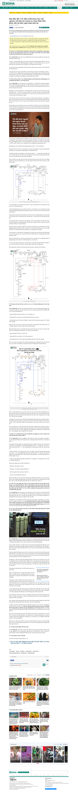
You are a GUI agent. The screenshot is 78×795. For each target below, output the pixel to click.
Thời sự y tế (12, 12)
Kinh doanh (22, 7)
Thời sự (18, 7)
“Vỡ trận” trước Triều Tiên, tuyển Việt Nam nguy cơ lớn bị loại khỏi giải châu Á (24, 720)
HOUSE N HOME (12, 0)
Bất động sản (27, 7)
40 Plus (32, 7)
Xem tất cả (65, 744)
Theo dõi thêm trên (57, 744)
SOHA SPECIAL (28, 0)
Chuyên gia (18, 12)
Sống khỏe (59, 7)
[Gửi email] (40, 27)
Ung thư (34, 12)
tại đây (27, 638)
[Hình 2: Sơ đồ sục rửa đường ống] (29, 274)
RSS (66, 775)
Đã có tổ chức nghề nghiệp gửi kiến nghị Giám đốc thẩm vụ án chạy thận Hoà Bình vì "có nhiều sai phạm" (30, 642)
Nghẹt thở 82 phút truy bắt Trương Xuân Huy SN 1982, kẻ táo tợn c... (58, 758)
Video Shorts (13, 744)
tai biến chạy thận (28, 651)
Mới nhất (6, 7)
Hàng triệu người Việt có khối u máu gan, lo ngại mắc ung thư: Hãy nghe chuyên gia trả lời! (43, 577)
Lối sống (23, 12)
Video (61, 775)
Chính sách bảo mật (48, 786)
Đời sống (71, 7)
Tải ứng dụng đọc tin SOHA (23, 772)
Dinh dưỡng (29, 12)
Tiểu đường (45, 12)
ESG (14, 7)
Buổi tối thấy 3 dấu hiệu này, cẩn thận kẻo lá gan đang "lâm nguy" (29, 688)
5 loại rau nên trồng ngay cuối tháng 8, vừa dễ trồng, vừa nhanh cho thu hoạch (15, 688)
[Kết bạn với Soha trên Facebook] (44, 665)
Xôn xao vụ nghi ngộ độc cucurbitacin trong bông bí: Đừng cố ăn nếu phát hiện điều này (34, 720)
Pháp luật (54, 7)
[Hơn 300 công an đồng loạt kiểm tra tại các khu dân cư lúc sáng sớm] (44, 715)
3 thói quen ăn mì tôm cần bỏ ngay (29, 702)
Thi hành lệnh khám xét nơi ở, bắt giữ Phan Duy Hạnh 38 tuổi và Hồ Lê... (15, 758)
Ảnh (63, 775)
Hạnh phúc (11, 7)
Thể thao (40, 7)
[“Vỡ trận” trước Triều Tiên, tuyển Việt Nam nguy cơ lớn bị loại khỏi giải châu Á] (24, 715)
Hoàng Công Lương (31, 653)
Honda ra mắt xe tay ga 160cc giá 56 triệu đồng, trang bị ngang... (48, 758)
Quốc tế (36, 7)
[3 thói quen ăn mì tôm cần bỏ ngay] (29, 697)
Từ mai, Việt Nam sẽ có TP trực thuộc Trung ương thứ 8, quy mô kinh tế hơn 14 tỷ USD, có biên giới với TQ (13, 721)
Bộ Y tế (17, 651)
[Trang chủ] (8, 4)
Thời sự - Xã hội (18, 775)
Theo (29, 656)
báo (12, 663)
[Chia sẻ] (11, 27)
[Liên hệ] (47, 660)
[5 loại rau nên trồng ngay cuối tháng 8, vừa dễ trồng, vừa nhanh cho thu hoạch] (15, 682)
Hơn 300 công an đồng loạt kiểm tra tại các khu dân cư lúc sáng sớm (44, 720)
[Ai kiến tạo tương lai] (69, 4)
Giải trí (50, 7)
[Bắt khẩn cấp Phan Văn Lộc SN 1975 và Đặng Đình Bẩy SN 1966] (37, 754)
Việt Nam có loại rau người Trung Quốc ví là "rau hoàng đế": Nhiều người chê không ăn (42, 688)
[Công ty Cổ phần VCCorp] (24, 779)
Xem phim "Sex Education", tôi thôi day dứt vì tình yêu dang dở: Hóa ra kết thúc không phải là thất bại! (43, 703)
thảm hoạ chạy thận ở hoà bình (15, 653)
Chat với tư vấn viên (51, 788)
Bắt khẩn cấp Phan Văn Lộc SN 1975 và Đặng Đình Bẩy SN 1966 (37, 758)
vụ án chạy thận (12, 651)
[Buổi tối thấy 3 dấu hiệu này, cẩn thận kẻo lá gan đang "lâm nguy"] (29, 682)
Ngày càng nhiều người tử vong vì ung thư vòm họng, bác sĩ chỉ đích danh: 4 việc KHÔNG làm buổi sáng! (15, 703)
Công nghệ (66, 7)
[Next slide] (66, 755)
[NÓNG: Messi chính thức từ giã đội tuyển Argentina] (34, 728)
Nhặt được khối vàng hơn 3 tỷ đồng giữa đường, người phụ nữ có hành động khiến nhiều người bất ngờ (44, 735)
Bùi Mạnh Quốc (23, 653)
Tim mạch (39, 12)
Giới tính (50, 12)
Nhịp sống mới (45, 7)
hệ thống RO (22, 651)
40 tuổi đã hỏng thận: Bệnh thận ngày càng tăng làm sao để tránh (43, 570)
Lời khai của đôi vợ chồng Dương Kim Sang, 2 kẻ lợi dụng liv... (26, 758)
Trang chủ (12, 775)
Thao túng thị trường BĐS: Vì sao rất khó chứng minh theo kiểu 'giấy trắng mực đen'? (23, 734)
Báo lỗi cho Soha (46, 27)
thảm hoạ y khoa (35, 651)
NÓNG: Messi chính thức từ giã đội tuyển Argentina (33, 733)
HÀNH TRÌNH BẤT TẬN (20, 0)
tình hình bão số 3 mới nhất (20, 663)
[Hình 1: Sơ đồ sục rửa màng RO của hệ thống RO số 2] (29, 182)
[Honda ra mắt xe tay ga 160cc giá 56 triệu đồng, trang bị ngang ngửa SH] (48, 754)
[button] (38, 763)
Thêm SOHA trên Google (19, 27)
